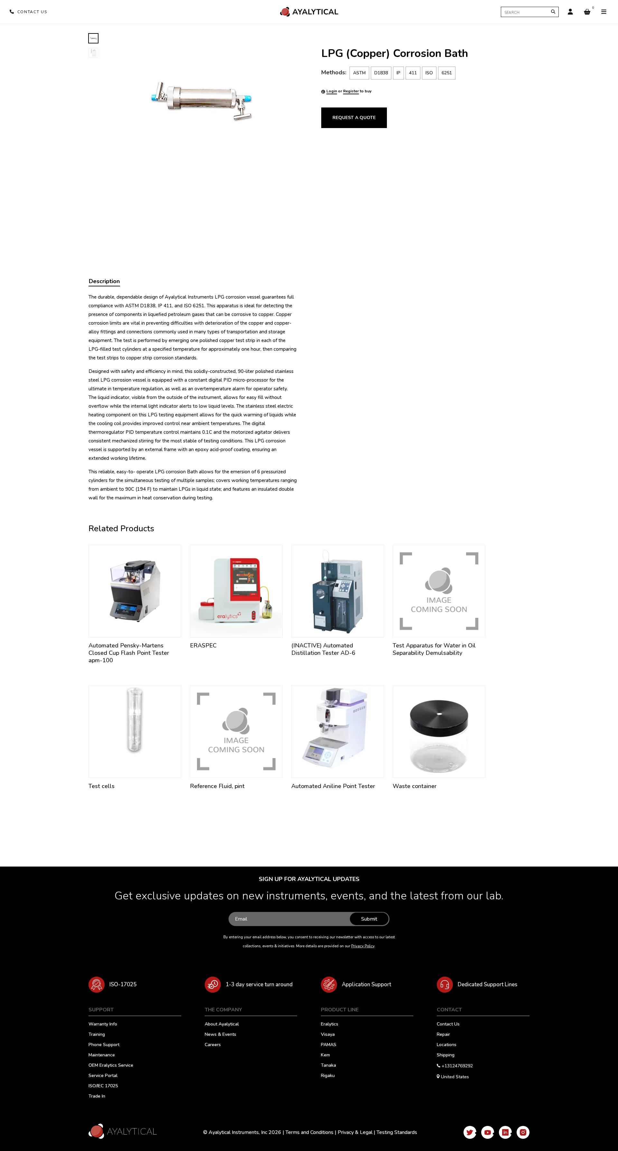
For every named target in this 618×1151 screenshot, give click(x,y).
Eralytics (329, 1024)
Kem (325, 1055)
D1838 (381, 73)
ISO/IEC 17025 (103, 1086)
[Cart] (587, 12)
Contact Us (448, 1024)
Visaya (328, 1034)
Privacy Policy (362, 946)
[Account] (570, 12)
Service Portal (103, 1076)
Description (104, 281)
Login (331, 91)
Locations (446, 1045)
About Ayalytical (222, 1024)
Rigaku (328, 1076)
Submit (369, 919)
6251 (447, 73)
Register (351, 91)
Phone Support (104, 1045)
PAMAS (328, 1045)
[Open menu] (603, 12)
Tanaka (328, 1065)
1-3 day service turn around (259, 984)
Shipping (445, 1055)
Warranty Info (103, 1024)
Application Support (366, 984)
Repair (443, 1034)
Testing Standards (397, 1132)
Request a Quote (354, 118)
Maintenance (102, 1055)
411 (413, 73)
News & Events (220, 1034)
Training (97, 1034)
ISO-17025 (122, 984)
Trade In (97, 1096)
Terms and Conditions (309, 1132)
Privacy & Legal (355, 1132)
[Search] (553, 12)
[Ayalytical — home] (309, 11)
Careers (213, 1045)
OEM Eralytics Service (111, 1065)
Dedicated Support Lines (487, 984)
